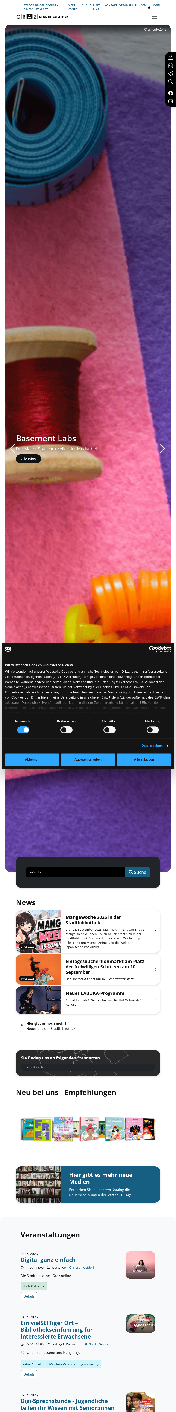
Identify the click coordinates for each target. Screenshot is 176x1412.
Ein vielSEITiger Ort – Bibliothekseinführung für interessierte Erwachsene (57, 1329)
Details (29, 1296)
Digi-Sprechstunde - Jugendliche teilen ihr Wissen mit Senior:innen (68, 1404)
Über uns (96, 7)
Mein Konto (72, 7)
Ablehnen (32, 759)
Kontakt (111, 5)
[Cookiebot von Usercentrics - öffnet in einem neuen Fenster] (152, 649)
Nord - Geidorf (83, 1267)
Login (156, 5)
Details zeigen (152, 746)
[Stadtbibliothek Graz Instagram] (170, 101)
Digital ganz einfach (48, 1259)
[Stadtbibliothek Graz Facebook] (170, 93)
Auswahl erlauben (88, 759)
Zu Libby (28, 459)
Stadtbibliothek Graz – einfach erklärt (41, 7)
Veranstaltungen (132, 5)
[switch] (66, 730)
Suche (86, 5)
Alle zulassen (144, 759)
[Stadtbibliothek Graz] (42, 16)
